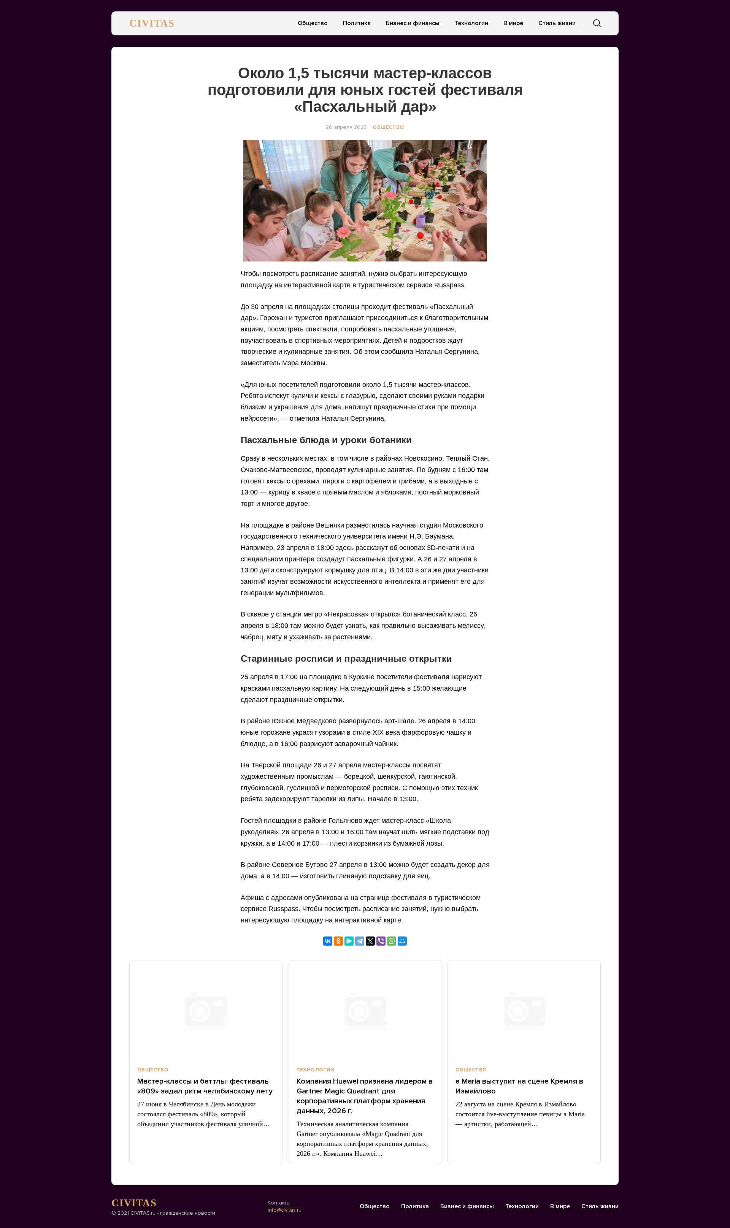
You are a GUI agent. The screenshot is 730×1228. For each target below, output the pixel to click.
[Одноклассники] (338, 941)
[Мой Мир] (402, 941)
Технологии (471, 23)
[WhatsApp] (391, 941)
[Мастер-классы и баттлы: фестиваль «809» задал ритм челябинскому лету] (206, 1010)
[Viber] (381, 941)
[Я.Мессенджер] (349, 941)
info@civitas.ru (285, 1210)
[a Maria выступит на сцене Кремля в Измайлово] (524, 1010)
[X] (370, 941)
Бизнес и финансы (413, 23)
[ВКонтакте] (327, 941)
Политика (357, 23)
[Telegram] (359, 941)
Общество (313, 23)
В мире (513, 23)
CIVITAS (152, 23)
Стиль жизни (557, 23)
